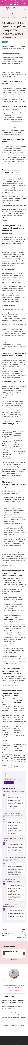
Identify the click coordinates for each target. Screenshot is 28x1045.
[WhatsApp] (6, 14)
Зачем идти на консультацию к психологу (13, 1025)
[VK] (3, 42)
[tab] (11, 959)
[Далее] (24, 953)
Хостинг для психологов (18, 1044)
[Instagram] (12, 14)
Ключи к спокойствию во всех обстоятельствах (21, 933)
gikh (10, 1044)
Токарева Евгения (8, 778)
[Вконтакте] (16, 14)
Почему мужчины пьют (10, 951)
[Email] (22, 14)
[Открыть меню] (24, 8)
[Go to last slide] (4, 953)
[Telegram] (9, 14)
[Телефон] (19, 14)
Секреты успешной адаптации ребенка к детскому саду (7, 932)
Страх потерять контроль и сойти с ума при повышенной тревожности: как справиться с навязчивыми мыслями (13, 1019)
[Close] (14, 7)
